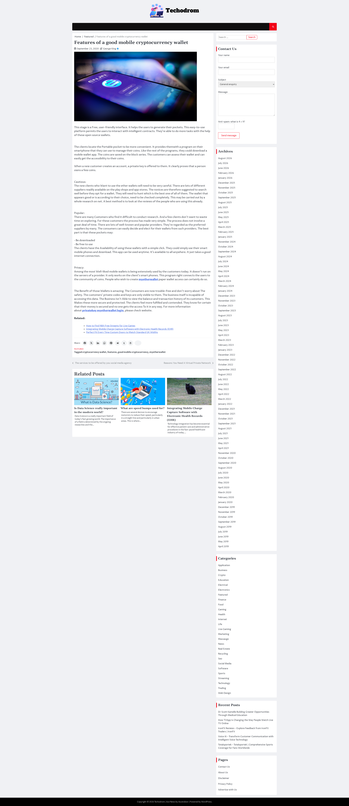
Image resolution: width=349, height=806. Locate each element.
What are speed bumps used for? (142, 408)
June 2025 (223, 212)
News (221, 643)
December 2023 (226, 295)
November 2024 (226, 241)
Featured (78, 349)
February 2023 (226, 345)
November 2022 (226, 359)
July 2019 (223, 531)
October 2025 (225, 192)
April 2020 (223, 487)
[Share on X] (91, 343)
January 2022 (225, 404)
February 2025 (226, 232)
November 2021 (226, 413)
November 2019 (226, 512)
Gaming (222, 609)
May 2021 (223, 443)
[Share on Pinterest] (111, 343)
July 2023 (223, 320)
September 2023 (227, 310)
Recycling (223, 653)
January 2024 (225, 291)
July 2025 (223, 207)
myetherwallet (157, 352)
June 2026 (223, 168)
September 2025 (227, 197)
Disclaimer (223, 778)
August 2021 (224, 428)
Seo (220, 658)
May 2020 (223, 482)
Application (224, 565)
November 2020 (227, 453)
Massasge (223, 639)
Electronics (224, 589)
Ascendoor (183, 802)
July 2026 (223, 163)
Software (223, 668)
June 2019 (223, 536)
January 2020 (225, 502)
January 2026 (225, 177)
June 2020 (223, 477)
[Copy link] (138, 343)
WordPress (206, 802)
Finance (222, 599)
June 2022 (223, 384)
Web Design (224, 693)
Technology (224, 683)
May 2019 (223, 541)
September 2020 (227, 462)
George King (109, 48)
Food (220, 604)
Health (221, 614)
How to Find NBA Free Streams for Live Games (110, 325)
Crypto (221, 575)
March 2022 (224, 399)
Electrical (223, 585)
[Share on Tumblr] (124, 343)
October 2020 (225, 458)
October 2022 (225, 364)
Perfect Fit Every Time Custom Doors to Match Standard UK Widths (122, 332)
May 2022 (223, 389)
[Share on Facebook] (84, 343)
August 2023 (225, 315)
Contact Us (224, 766)
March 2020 (224, 492)
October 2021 (225, 418)
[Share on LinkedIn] (97, 343)
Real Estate (224, 648)
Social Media (224, 663)
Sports (221, 673)
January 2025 (225, 236)
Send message (228, 135)
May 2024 (223, 271)
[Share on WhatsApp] (104, 343)
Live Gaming (224, 629)
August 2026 (225, 158)
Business (222, 570)
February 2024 (226, 286)
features (112, 352)
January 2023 (225, 349)
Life (220, 624)
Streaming (223, 678)
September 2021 (227, 423)
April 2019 (223, 546)
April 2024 (223, 276)
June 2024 (223, 266)
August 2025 (225, 202)
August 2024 (225, 256)
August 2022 (225, 374)
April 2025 (223, 222)
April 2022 (223, 394)
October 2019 (225, 517)
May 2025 (223, 217)
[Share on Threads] (130, 343)
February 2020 (226, 497)
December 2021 (226, 408)
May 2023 (223, 330)
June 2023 (223, 325)
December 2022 (226, 354)
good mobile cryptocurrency (133, 352)
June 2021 (223, 438)
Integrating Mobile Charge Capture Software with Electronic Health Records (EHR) (129, 329)
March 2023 (224, 340)
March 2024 (224, 281)
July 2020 (223, 472)
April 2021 (223, 448)
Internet (222, 619)
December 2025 (226, 182)
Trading (222, 688)
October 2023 (225, 305)
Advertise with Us (227, 789)
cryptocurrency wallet (94, 352)
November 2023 (226, 300)
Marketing (223, 634)
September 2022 (227, 369)
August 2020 (225, 467)
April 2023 (223, 335)
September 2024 (227, 251)
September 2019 (227, 521)
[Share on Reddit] (117, 343)
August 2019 (224, 526)
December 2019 (226, 507)
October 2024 (225, 246)
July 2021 (223, 433)
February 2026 (226, 173)
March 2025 (224, 227)
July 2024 (223, 261)
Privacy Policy (225, 784)
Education (223, 580)
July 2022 (223, 379)
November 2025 (226, 187)
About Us (223, 772)
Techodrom (159, 802)
